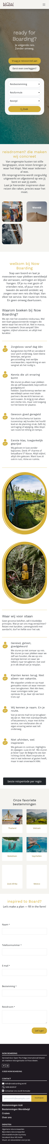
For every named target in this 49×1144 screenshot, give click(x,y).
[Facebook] (4, 1065)
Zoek (25, 109)
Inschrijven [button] (39, 1098)
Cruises (6, 1113)
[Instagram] (7, 1065)
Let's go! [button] (39, 1030)
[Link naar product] (12, 817)
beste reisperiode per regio (25, 781)
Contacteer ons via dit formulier (17, 1091)
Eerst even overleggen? (24, 68)
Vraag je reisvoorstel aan (24, 60)
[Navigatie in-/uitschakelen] (44, 4)
